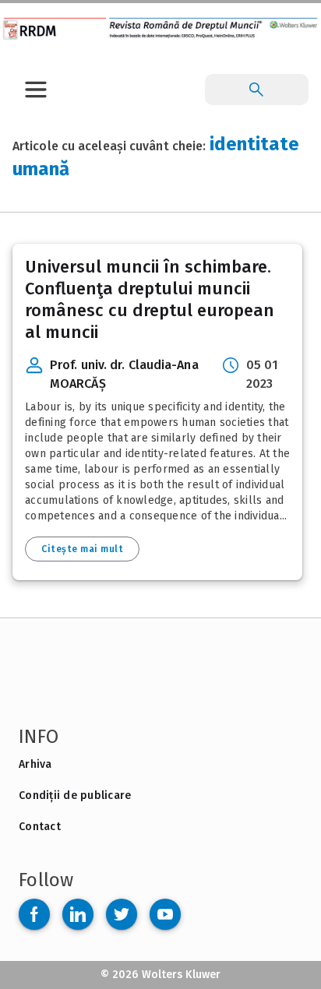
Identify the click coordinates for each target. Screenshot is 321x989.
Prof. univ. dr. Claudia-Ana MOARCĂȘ (124, 374)
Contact (40, 826)
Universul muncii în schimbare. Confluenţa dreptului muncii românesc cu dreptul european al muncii (149, 299)
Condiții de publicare (75, 795)
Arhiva (35, 764)
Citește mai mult (82, 549)
